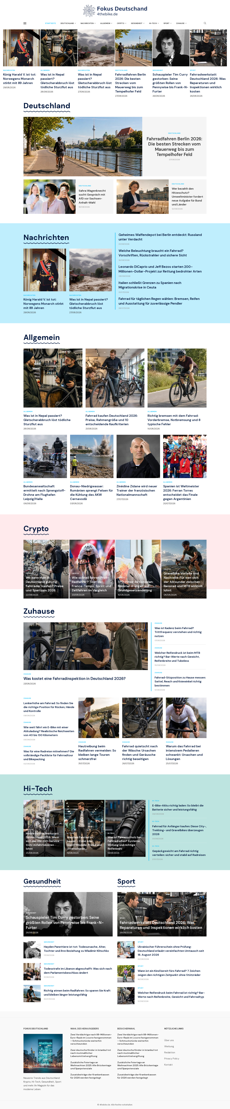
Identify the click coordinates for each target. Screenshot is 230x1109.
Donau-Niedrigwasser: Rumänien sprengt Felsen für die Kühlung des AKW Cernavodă (91, 492)
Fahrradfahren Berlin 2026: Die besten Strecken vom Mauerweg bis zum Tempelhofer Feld (130, 82)
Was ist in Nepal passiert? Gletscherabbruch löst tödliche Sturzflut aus (57, 80)
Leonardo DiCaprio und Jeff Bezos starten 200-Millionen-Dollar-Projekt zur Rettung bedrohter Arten (160, 269)
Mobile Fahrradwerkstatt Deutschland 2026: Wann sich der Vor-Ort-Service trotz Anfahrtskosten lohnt (42, 841)
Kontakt (168, 1065)
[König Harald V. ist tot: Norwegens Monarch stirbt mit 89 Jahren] (21, 59)
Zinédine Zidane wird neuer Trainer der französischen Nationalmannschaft (137, 490)
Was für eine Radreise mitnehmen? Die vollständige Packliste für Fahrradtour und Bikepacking (48, 755)
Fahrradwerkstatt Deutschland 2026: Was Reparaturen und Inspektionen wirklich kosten (208, 82)
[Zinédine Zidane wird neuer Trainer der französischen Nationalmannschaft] (138, 468)
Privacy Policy (171, 1059)
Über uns (169, 1040)
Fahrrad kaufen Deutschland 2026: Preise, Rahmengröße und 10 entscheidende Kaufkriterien (112, 420)
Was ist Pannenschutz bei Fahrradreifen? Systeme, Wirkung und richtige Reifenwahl (124, 843)
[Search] (205, 23)
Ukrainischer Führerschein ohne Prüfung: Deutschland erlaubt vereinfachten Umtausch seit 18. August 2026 (171, 950)
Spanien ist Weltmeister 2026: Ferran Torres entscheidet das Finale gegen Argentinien (181, 492)
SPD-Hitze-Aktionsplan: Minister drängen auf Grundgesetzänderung (135, 586)
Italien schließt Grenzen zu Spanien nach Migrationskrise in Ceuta (150, 285)
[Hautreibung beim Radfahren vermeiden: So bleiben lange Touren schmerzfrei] (98, 731)
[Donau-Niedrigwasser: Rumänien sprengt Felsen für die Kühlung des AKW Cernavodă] (92, 470)
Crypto (120, 23)
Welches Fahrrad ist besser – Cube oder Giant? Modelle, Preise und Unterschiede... (84, 843)
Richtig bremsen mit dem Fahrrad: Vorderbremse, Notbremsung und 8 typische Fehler (174, 420)
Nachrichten (87, 23)
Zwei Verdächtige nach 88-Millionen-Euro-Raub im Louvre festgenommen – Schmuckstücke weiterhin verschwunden (91, 1039)
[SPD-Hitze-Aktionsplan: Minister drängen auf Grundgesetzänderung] (138, 569)
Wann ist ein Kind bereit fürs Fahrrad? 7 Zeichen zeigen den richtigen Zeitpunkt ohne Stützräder (169, 973)
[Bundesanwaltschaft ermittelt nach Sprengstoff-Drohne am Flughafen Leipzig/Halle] (45, 470)
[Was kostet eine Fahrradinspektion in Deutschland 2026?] (85, 653)
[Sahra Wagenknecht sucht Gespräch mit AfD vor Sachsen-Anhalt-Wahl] (49, 196)
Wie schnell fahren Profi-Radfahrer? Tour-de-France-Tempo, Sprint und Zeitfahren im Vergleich (91, 584)
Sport (166, 23)
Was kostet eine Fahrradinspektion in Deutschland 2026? (74, 678)
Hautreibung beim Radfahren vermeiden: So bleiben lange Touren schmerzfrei (97, 752)
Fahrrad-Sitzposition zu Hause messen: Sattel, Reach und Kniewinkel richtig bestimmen (180, 681)
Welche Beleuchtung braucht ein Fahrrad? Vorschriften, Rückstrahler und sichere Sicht (153, 253)
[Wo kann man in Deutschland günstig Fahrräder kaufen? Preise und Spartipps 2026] (46, 569)
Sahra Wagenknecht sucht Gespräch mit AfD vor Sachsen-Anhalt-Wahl (92, 196)
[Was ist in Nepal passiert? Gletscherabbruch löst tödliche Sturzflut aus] (59, 61)
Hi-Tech (153, 23)
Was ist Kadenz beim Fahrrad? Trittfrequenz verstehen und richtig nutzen (178, 632)
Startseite (50, 23)
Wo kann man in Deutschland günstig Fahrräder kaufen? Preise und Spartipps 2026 (45, 584)
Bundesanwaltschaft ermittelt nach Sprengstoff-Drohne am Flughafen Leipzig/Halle (44, 492)
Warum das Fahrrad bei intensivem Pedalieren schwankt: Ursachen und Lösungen (184, 752)
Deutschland (67, 23)
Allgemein (105, 23)
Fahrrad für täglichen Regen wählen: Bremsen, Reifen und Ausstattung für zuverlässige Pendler (159, 301)
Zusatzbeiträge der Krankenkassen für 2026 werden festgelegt (89, 1076)
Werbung (169, 1046)
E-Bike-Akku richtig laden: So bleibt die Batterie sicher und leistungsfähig (178, 807)
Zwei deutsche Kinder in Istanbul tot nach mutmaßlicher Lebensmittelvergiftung (90, 1053)
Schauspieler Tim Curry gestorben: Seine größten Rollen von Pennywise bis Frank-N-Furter (170, 82)
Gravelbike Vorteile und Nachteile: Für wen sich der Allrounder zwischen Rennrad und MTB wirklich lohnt (183, 581)
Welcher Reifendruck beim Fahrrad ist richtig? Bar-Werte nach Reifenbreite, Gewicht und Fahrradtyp (171, 995)
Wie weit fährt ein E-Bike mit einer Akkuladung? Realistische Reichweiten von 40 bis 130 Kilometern (48, 731)
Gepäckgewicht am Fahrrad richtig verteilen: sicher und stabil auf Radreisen (179, 853)
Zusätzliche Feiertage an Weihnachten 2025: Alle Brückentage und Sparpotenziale (90, 1065)
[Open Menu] (24, 23)
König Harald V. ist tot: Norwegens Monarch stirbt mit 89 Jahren (19, 78)
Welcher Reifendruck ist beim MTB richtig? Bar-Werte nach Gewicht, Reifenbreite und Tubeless (177, 657)
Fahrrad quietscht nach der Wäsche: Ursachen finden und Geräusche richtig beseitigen (140, 752)
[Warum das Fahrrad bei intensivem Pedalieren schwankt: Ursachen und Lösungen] (186, 731)
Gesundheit (136, 23)
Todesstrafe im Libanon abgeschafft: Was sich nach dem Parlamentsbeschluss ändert (78, 970)
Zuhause (180, 23)
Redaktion (169, 1052)
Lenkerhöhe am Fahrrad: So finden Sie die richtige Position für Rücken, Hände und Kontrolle (48, 707)
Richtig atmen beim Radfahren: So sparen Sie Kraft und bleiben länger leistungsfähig (77, 992)
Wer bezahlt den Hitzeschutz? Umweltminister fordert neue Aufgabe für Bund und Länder (187, 196)
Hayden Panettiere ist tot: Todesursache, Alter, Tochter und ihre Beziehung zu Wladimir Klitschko (76, 949)
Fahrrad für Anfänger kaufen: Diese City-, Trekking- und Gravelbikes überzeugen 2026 (179, 830)
